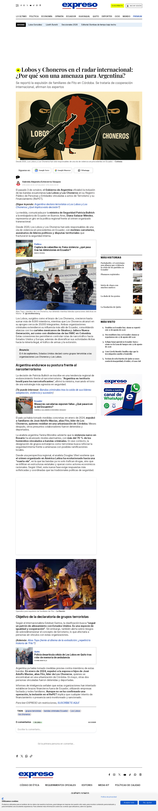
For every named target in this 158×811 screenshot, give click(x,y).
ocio (117, 16)
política (34, 16)
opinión (59, 16)
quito (96, 16)
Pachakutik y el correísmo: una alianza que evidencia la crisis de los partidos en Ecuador (113, 266)
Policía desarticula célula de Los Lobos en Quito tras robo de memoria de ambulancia (62, 656)
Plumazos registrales (110, 274)
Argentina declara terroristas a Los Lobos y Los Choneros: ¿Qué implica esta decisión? (51, 206)
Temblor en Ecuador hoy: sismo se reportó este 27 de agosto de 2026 (122, 328)
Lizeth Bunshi (52, 24)
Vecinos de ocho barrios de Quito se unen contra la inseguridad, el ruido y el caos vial (123, 359)
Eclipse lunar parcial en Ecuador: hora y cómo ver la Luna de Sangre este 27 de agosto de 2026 (123, 344)
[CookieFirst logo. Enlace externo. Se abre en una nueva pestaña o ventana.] (3, 799)
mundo (126, 16)
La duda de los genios (110, 296)
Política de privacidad (109, 797)
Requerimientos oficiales (60, 785)
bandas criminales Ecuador (56, 711)
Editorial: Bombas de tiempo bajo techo (99, 24)
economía (46, 16)
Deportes (107, 16)
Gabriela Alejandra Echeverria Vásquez (41, 182)
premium (137, 16)
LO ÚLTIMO (21, 16)
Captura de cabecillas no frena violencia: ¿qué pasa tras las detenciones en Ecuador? (62, 248)
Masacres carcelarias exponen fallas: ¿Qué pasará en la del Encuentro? (63, 405)
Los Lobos (75, 711)
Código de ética (29, 785)
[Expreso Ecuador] (36, 777)
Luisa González (35, 24)
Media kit (103, 785)
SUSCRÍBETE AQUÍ (68, 702)
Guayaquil (84, 16)
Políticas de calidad (127, 785)
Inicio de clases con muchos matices (109, 286)
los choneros (24, 714)
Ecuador (71, 16)
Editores (87, 785)
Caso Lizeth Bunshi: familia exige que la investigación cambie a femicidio (121, 352)
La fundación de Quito (111, 307)
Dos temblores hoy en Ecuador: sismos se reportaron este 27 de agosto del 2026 (122, 335)
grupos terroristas (33, 711)
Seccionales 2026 (69, 24)
